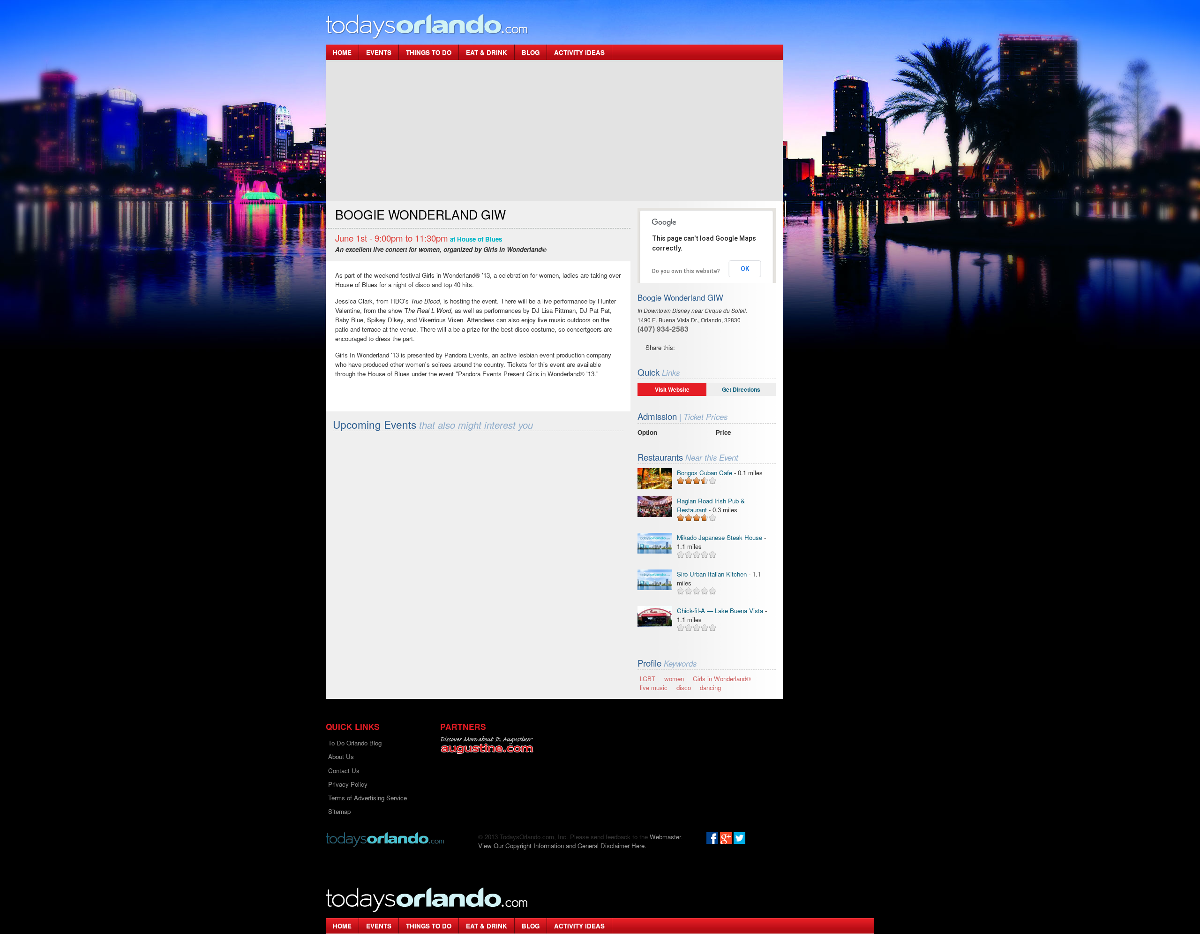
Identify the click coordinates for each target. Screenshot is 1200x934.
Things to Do (428, 52)
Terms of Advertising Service (367, 797)
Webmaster (665, 836)
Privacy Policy (348, 784)
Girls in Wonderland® (722, 678)
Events (378, 52)
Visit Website (672, 389)
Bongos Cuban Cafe (704, 472)
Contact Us (344, 770)
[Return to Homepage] (385, 838)
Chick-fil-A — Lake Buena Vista (720, 610)
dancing (710, 687)
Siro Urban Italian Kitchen (713, 574)
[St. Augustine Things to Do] (486, 745)
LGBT (647, 678)
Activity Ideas (579, 52)
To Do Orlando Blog (355, 742)
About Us (341, 756)
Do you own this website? (686, 271)
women (674, 678)
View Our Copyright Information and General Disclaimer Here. (562, 845)
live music (654, 687)
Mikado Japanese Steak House (719, 537)
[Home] (427, 26)
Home (342, 52)
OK (745, 269)
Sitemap (339, 811)
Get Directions (741, 389)
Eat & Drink (486, 52)
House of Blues (479, 239)
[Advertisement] (554, 130)
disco (683, 687)
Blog (531, 52)
